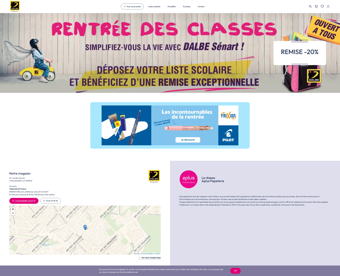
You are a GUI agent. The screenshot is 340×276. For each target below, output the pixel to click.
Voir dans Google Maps (151, 257)
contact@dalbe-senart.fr (25, 201)
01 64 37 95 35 (52, 201)
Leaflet (137, 254)
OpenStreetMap (148, 254)
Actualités (171, 6)
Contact (201, 6)
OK (235, 270)
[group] (170, 125)
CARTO (157, 254)
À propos (186, 6)
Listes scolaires (154, 6)
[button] (85, 227)
